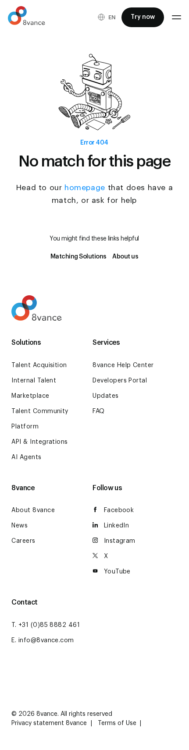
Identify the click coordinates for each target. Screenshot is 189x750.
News (19, 526)
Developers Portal (120, 381)
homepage (84, 187)
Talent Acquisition (39, 365)
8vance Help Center (123, 365)
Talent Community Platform (39, 419)
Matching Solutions (78, 257)
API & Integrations (39, 442)
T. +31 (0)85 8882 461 (45, 625)
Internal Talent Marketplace (33, 388)
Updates (105, 396)
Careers (23, 541)
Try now (143, 17)
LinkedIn (116, 526)
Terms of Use (118, 723)
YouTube (117, 572)
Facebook (119, 510)
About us (125, 257)
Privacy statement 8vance (50, 723)
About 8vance (33, 510)
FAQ (98, 411)
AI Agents (26, 457)
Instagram (120, 541)
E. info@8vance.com (42, 640)
